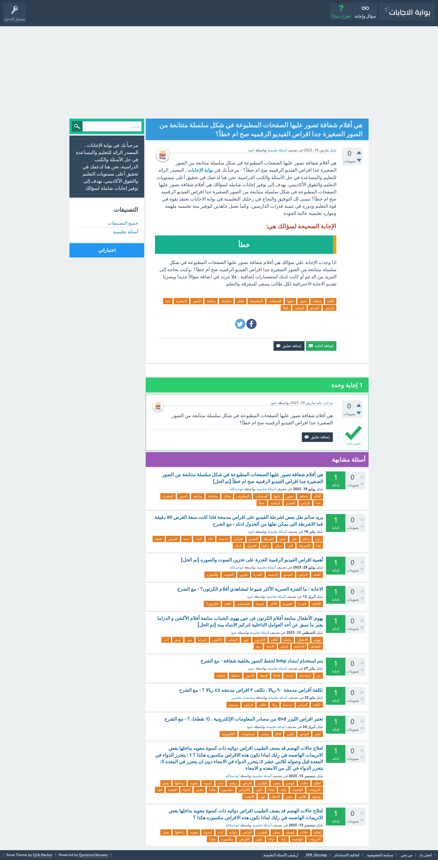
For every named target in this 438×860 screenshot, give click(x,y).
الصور (197, 301)
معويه (194, 783)
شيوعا (260, 604)
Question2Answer (93, 855)
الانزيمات (315, 789)
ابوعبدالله (236, 489)
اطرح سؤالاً (341, 16)
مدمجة (223, 539)
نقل (294, 539)
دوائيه (233, 783)
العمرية (287, 604)
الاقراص (244, 789)
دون (262, 796)
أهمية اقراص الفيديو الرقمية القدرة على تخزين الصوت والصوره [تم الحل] (252, 560)
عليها (290, 301)
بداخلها (179, 783)
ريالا (274, 705)
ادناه (238, 545)
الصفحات (275, 301)
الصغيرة (181, 301)
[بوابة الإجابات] (407, 12)
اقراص (329, 308)
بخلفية (235, 675)
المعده (172, 789)
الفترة (302, 604)
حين (246, 640)
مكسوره (227, 789)
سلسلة (226, 301)
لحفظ (264, 675)
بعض (282, 539)
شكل (240, 301)
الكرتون (260, 640)
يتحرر (199, 789)
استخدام (305, 675)
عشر (289, 796)
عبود (251, 532)
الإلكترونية (228, 734)
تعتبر (318, 734)
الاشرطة (304, 545)
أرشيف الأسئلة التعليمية (280, 855)
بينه (258, 646)
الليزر (290, 734)
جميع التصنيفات (123, 223)
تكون (259, 789)
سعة (187, 539)
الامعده (249, 796)
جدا (167, 301)
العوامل (315, 646)
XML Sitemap (316, 855)
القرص (173, 539)
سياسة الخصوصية (380, 855)
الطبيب (262, 783)
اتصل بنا (426, 855)
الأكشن (217, 640)
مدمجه (233, 705)
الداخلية (299, 646)
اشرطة (269, 539)
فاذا (210, 539)
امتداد (289, 675)
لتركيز (284, 646)
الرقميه (299, 308)
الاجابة (316, 604)
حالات (304, 783)
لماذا (271, 789)
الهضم (290, 783)
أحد (166, 640)
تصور (303, 301)
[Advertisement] (219, 71)
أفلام (330, 301)
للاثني (302, 796)
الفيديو (314, 308)
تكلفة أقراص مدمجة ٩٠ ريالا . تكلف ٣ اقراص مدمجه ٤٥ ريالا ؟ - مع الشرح (251, 690)
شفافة (317, 301)
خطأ (286, 308)
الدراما (202, 640)
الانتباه (270, 646)
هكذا (212, 789)
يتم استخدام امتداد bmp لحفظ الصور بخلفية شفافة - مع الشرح (262, 661)
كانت (198, 539)
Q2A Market (42, 855)
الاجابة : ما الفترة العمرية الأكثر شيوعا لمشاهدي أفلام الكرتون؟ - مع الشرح (250, 589)
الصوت (229, 574)
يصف (276, 783)
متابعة (287, 640)
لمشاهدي (243, 604)
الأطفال (302, 640)
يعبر (189, 640)
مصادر (265, 734)
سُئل (333, 150)
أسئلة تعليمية (277, 150)
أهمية (317, 574)
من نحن (406, 855)
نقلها (266, 545)
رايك (283, 789)
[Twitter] (240, 324)
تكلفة (317, 705)
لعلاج (317, 783)
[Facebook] (251, 324)
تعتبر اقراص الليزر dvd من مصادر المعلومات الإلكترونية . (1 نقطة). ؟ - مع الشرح (243, 719)
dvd (278, 734)
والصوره (212, 574)
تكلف (262, 705)
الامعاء (275, 796)
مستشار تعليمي (243, 698)
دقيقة (158, 539)
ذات (220, 783)
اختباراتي (107, 250)
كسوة (208, 783)
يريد (318, 539)
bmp (277, 675)
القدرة (258, 574)
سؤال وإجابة (365, 16)
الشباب (232, 640)
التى (290, 545)
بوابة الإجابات (200, 170)
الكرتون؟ (212, 604)
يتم (319, 675)
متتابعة (211, 301)
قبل (159, 789)
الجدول (252, 545)
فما (318, 545)
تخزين (244, 574)
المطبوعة (256, 301)
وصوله (316, 796)
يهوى (317, 640)
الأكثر (273, 604)
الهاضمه (297, 789)
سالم (306, 539)
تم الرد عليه (324, 403)
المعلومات (248, 734)
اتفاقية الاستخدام (347, 855)
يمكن (278, 545)
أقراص (302, 705)
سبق (178, 640)
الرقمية (273, 574)
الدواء (186, 789)
